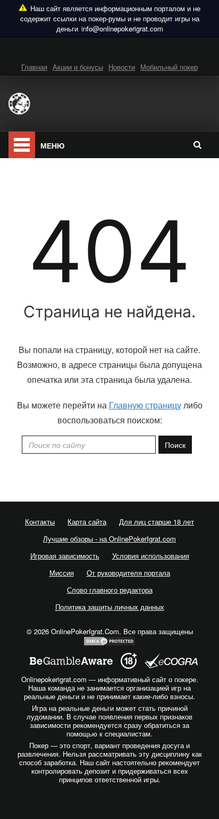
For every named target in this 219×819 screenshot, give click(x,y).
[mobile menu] (21, 144)
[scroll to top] (109, 808)
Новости (121, 67)
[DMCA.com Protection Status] (109, 640)
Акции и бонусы (78, 67)
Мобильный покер (169, 67)
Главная (34, 67)
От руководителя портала (128, 573)
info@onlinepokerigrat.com (122, 28)
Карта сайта (87, 522)
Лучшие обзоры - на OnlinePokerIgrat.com (109, 539)
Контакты (40, 522)
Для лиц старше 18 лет (156, 522)
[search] (197, 144)
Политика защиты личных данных (109, 607)
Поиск (175, 444)
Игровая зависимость (64, 556)
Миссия (61, 573)
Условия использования (150, 556)
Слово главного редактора (110, 590)
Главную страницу (145, 405)
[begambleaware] (71, 661)
